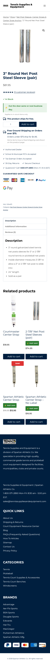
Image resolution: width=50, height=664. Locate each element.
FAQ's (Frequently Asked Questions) (21, 534)
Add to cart (27, 124)
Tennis (6, 569)
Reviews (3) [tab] (10, 232)
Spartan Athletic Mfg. (14, 637)
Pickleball (8, 573)
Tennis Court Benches (14, 581)
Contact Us (8, 546)
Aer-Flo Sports (10, 608)
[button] (43, 30)
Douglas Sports (11, 616)
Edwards (7, 621)
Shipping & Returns (13, 522)
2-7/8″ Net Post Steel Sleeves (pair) (35, 334)
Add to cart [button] (13, 356)
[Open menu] (44, 6)
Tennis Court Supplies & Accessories (21, 577)
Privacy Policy (10, 550)
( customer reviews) (24, 92)
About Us (8, 518)
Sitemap (7, 542)
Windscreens (10, 586)
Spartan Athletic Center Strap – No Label (36, 399)
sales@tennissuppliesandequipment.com (24, 501)
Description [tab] (10, 221)
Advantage (8, 604)
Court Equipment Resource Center (21, 526)
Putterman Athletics (13, 633)
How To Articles (11, 538)
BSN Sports (9, 612)
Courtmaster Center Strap (11, 333)
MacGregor (8, 629)
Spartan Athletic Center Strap (13, 398)
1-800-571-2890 (26, 168)
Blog (5, 530)
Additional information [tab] (16, 226)
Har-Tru (7, 625)
